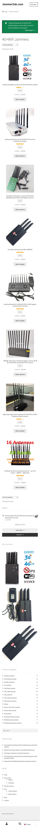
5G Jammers (7, 685)
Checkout (19, 535)
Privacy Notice (12, 791)
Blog (5, 797)
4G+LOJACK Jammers (10, 679)
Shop (5, 775)
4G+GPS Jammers (9, 676)
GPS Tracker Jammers (10, 698)
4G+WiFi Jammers (9, 682)
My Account (6, 824)
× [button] (3, 516)
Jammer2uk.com (12, 4)
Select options (20, 156)
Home (6, 11)
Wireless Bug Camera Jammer (12, 723)
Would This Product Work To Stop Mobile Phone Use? (19, 750)
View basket (29, 30)
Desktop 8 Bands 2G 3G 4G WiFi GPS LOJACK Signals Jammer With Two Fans (19, 517)
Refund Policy (12, 794)
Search (20, 824)
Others (6, 704)
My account (7, 778)
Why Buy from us (9, 786)
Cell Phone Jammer (9, 688)
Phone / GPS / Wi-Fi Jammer (12, 707)
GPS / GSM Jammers (10, 691)
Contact (6, 800)
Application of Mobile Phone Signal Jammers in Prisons (20, 761)
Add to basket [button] (20, 99)
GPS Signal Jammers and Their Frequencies (16, 753)
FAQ (5, 789)
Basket (10, 780)
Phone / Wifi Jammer (10, 710)
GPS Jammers (8, 694)
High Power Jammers (10, 701)
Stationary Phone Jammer (11, 717)
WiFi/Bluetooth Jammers (11, 720)
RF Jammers (7, 713)
